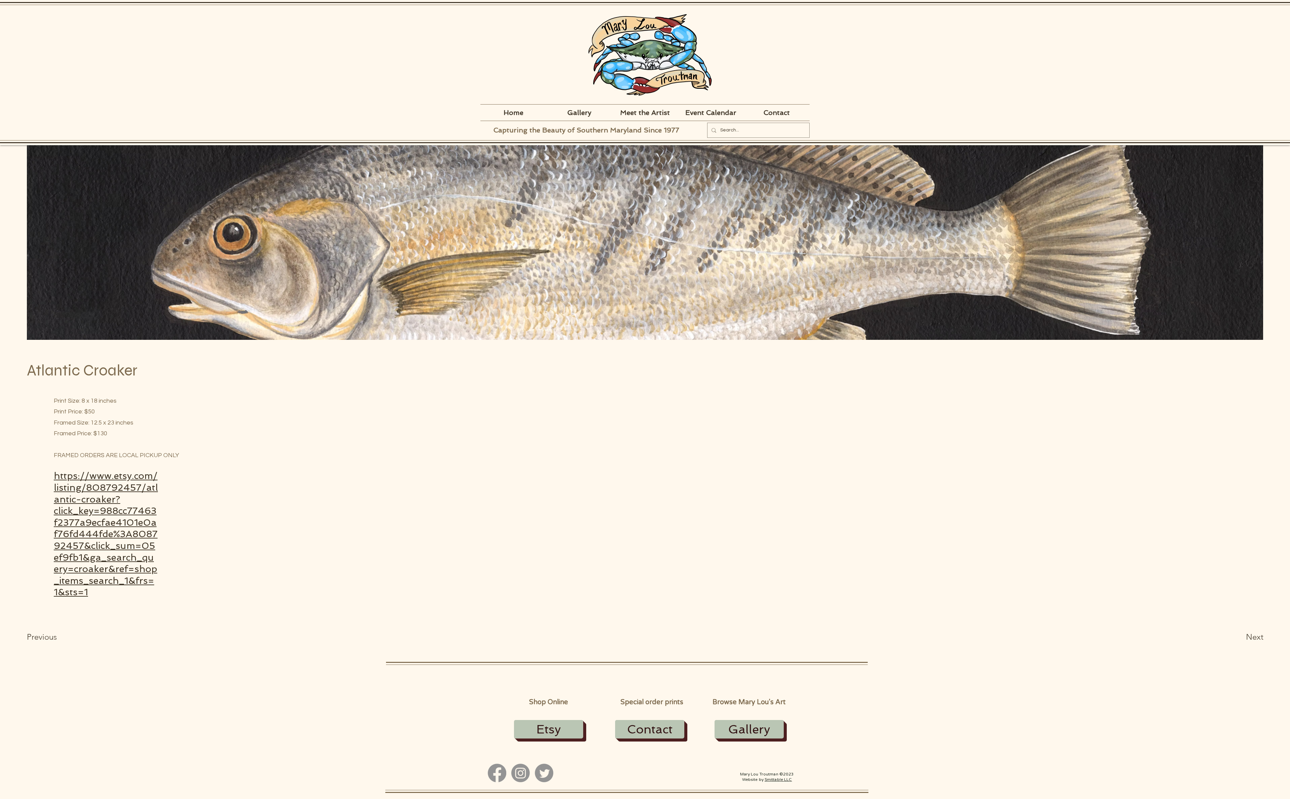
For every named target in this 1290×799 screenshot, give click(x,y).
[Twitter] (544, 773)
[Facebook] (497, 773)
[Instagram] (520, 773)
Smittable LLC (778, 779)
